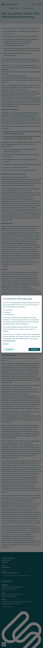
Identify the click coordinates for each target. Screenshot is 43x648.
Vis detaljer (8, 349)
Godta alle (34, 349)
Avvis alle (6, 344)
